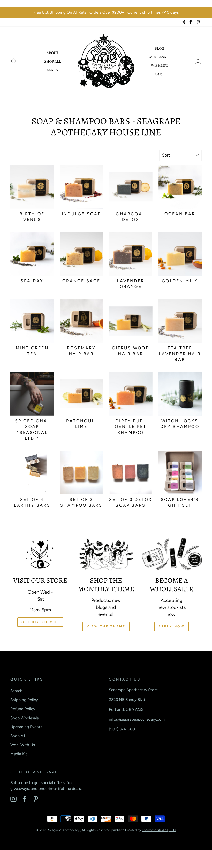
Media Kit (18, 753)
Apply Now (171, 626)
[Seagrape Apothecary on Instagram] (13, 799)
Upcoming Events (26, 726)
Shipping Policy (24, 699)
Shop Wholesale (24, 717)
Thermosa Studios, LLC (159, 830)
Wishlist (159, 65)
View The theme (106, 626)
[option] (106, 13)
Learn (52, 69)
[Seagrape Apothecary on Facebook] (24, 799)
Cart (159, 74)
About (52, 52)
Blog (159, 48)
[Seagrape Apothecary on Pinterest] (36, 799)
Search (16, 690)
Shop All (52, 61)
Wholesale (159, 57)
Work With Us (22, 744)
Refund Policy (22, 708)
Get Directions (40, 622)
